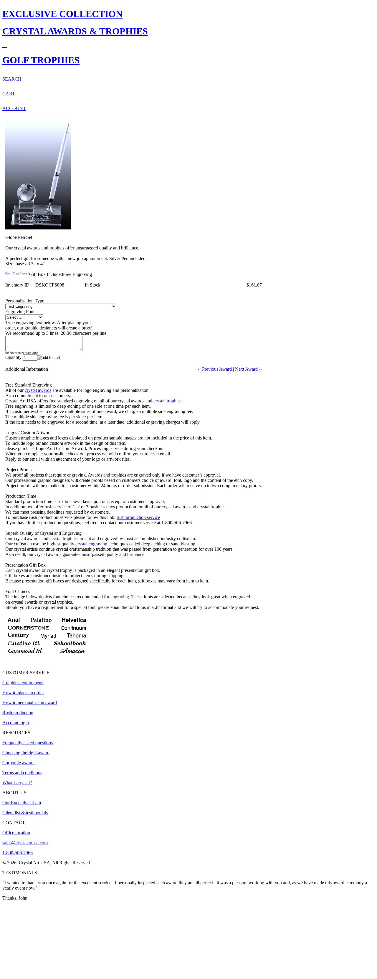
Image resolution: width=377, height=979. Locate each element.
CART (8, 93)
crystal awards (38, 390)
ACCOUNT (14, 108)
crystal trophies (167, 400)
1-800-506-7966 (17, 852)
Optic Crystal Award (17, 273)
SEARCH (12, 78)
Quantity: (14, 357)
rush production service (138, 517)
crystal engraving (91, 543)
